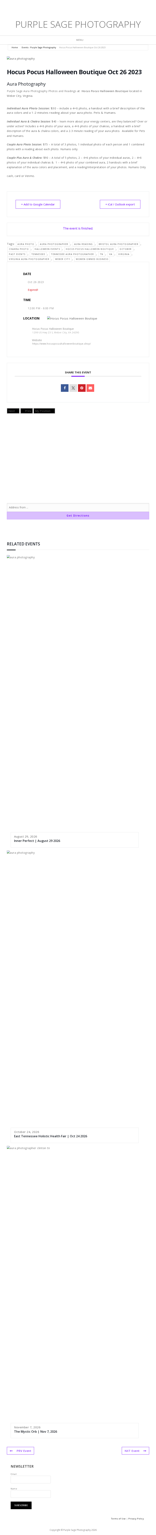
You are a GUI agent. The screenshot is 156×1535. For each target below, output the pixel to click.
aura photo (26, 244)
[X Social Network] (73, 388)
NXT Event (132, 1451)
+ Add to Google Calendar (38, 204)
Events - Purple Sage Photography (39, 47)
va (110, 254)
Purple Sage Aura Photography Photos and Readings (41, 91)
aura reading (83, 244)
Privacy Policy (136, 1518)
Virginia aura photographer (29, 259)
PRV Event (24, 1451)
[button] (78, 117)
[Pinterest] (79, 6)
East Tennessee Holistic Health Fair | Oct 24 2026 (50, 1136)
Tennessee (38, 254)
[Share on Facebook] (64, 388)
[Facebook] (73, 6)
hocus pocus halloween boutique (90, 249)
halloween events (47, 249)
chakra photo (19, 249)
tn (101, 254)
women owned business (92, 259)
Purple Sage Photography (78, 24)
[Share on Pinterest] (82, 388)
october (126, 249)
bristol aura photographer (118, 244)
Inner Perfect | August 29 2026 (37, 841)
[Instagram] (85, 6)
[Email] (90, 388)
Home (15, 47)
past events (17, 254)
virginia (124, 254)
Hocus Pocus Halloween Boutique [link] (105, 91)
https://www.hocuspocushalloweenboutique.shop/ (61, 343)
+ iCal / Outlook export (120, 204)
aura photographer (54, 244)
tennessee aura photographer (72, 254)
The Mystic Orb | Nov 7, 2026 (35, 1431)
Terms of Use (118, 1518)
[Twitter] (67, 6)
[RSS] (90, 6)
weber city (62, 259)
